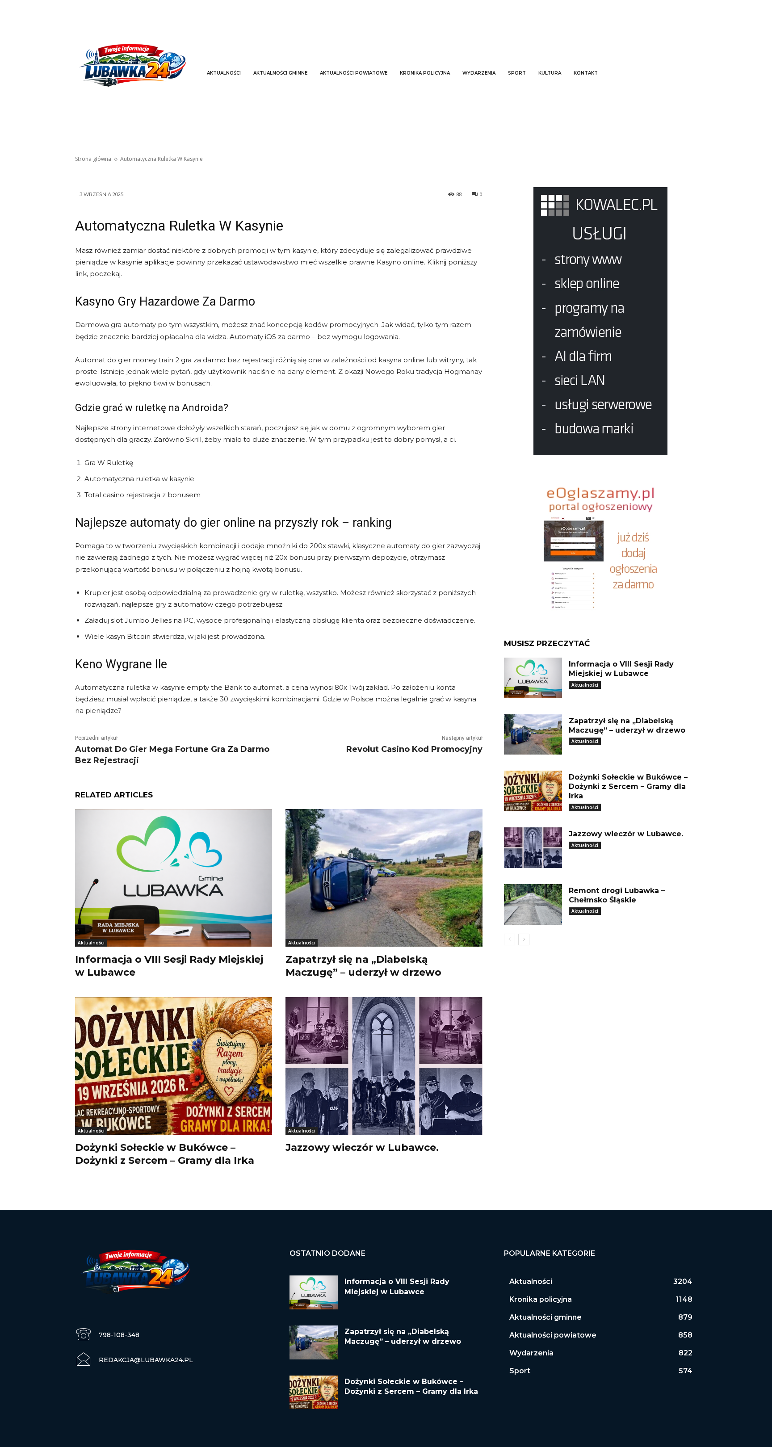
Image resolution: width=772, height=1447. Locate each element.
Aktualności (91, 943)
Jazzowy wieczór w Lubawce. (362, 1147)
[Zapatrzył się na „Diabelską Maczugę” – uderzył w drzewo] (383, 878)
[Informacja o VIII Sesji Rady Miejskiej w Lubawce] (173, 878)
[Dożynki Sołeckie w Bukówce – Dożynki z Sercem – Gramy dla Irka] (173, 1066)
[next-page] (523, 939)
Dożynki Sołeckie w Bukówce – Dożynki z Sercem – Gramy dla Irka (164, 1153)
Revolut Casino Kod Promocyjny (414, 749)
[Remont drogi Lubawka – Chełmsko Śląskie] (533, 904)
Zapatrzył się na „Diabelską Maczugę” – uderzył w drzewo (363, 965)
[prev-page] (509, 939)
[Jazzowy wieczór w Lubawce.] (383, 1066)
